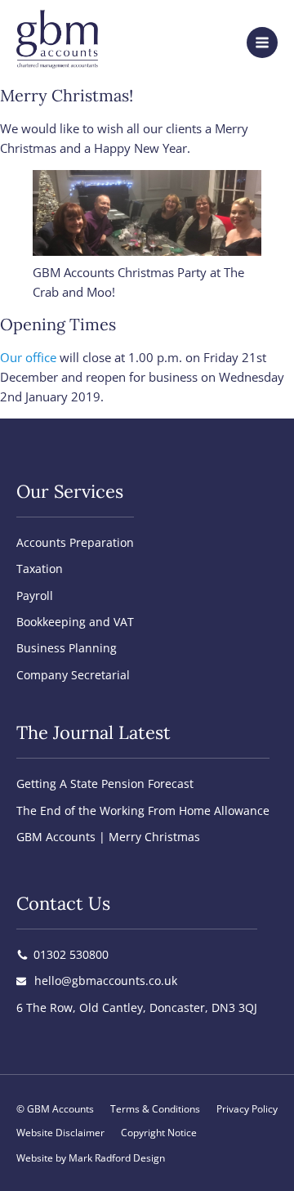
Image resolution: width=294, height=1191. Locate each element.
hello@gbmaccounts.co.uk (105, 980)
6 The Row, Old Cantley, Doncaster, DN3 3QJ (136, 1007)
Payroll (34, 595)
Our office (28, 357)
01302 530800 (71, 954)
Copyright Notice (159, 1133)
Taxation (39, 568)
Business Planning (66, 648)
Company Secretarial (73, 675)
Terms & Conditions (155, 1109)
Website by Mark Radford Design (90, 1158)
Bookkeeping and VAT (75, 621)
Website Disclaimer (60, 1133)
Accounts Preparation (75, 542)
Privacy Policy (247, 1109)
